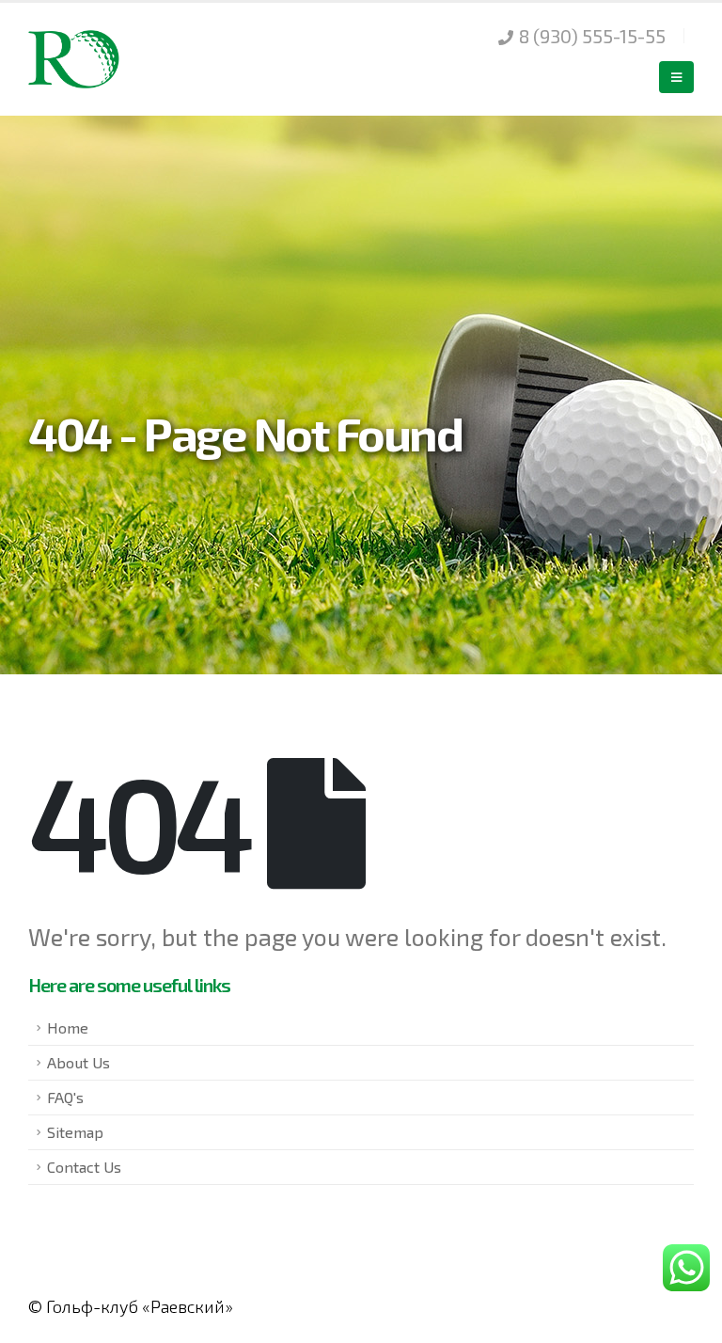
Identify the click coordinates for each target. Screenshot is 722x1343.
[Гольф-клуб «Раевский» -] (75, 58)
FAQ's (65, 1097)
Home (67, 1027)
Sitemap (75, 1132)
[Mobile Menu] (676, 77)
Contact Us (84, 1167)
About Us (78, 1062)
